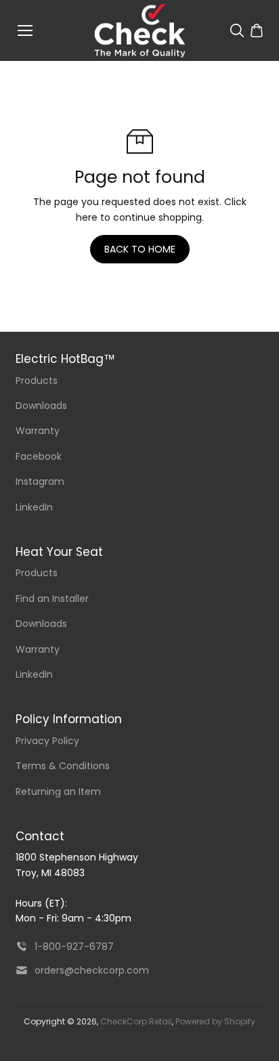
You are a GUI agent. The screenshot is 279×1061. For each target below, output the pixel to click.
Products (37, 380)
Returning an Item (58, 791)
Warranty (38, 430)
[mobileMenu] (25, 30)
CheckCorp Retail (136, 1021)
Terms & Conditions (63, 766)
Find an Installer (52, 598)
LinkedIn (34, 507)
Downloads (41, 405)
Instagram (40, 481)
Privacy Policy (47, 741)
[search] (237, 30)
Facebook (39, 456)
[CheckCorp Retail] (140, 30)
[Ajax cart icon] (257, 30)
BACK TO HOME (139, 249)
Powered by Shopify (215, 1021)
